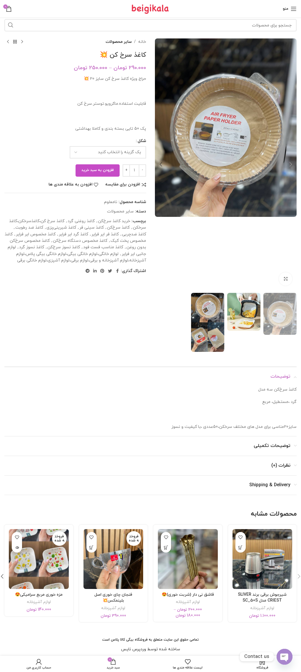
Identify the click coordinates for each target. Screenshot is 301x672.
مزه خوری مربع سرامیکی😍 (39, 594)
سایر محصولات (119, 42)
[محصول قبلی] (22, 41)
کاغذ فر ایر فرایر (105, 234)
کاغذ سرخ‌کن (118, 227)
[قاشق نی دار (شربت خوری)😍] (188, 559)
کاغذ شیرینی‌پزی (61, 227)
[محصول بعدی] (7, 41)
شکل (142, 141)
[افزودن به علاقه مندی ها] (240, 537)
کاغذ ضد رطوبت (29, 227)
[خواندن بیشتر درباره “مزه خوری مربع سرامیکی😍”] (17, 547)
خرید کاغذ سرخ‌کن (114, 221)
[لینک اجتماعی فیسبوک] (117, 271)
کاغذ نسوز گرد (31, 247)
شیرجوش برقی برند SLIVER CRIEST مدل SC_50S (262, 598)
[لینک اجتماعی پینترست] (102, 271)
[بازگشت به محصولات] (15, 41)
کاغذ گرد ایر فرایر (73, 234)
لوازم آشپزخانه (262, 608)
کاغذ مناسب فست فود (103, 247)
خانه (142, 42)
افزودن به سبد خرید (97, 170)
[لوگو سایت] (150, 8)
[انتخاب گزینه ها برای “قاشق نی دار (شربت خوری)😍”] (166, 547)
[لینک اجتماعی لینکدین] (94, 271)
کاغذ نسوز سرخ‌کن (63, 247)
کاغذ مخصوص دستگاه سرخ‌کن (80, 241)
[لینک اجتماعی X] (110, 271)
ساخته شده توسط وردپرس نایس (150, 649)
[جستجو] (10, 25)
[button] (291, 164)
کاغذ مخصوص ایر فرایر (36, 234)
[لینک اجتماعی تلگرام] (87, 271)
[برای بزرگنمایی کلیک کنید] (285, 279)
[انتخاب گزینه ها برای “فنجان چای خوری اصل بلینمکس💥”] (91, 547)
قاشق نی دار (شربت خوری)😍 (188, 594)
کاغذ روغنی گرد (81, 221)
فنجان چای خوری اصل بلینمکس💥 (113, 598)
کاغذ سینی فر (91, 227)
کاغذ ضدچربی (134, 234)
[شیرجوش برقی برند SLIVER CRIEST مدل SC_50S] (262, 559)
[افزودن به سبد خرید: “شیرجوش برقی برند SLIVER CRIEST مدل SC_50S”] (240, 547)
